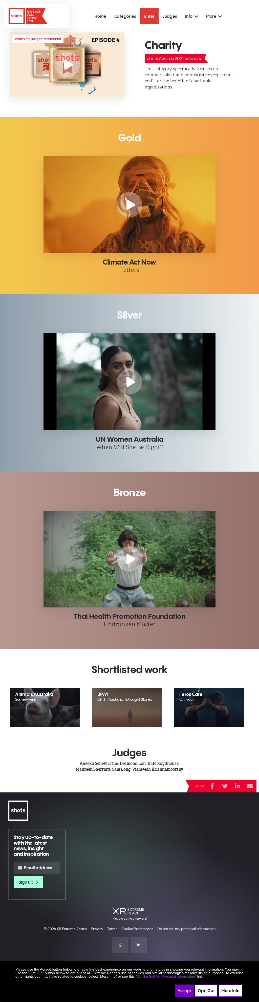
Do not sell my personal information (186, 929)
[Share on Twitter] (225, 786)
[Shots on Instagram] (120, 945)
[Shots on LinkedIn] (139, 945)
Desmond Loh (133, 763)
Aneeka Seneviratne (99, 763)
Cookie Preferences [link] (137, 929)
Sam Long (121, 769)
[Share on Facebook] (212, 786)
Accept (184, 990)
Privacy (97, 929)
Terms (112, 929)
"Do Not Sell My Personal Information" (166, 976)
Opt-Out (206, 990)
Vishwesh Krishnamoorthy (157, 769)
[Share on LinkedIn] (237, 786)
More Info (230, 990)
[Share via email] (250, 786)
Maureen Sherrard (93, 769)
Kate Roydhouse (163, 763)
